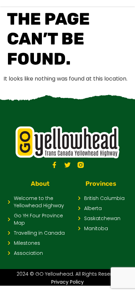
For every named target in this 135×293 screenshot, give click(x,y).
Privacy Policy (67, 281)
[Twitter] (67, 165)
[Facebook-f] (54, 165)
